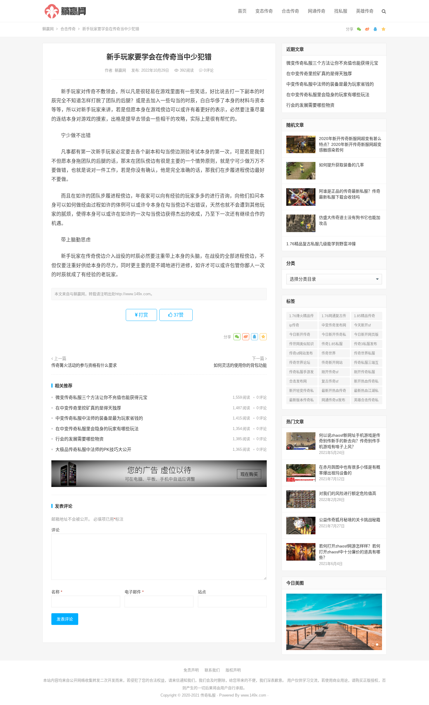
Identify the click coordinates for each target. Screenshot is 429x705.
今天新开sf (362, 325)
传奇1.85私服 (332, 344)
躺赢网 (48, 29)
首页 (242, 10)
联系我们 (212, 670)
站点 (202, 592)
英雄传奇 (365, 10)
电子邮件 (134, 592)
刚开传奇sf (330, 372)
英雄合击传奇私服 (366, 401)
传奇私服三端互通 (366, 364)
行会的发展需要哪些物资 (79, 438)
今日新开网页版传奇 (366, 336)
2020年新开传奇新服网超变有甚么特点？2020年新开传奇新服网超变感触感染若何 (350, 144)
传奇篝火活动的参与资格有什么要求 (84, 365)
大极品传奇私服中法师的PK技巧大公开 (93, 449)
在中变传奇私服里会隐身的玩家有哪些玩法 (97, 428)
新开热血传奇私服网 (366, 382)
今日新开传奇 (299, 335)
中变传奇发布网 (334, 325)
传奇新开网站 (332, 363)
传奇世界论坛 (299, 363)
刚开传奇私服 (364, 372)
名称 (56, 592)
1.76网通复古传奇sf (334, 317)
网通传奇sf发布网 (333, 401)
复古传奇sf (330, 381)
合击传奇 (290, 10)
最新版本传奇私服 (301, 401)
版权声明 (233, 670)
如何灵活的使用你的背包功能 (240, 365)
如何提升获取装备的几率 (341, 165)
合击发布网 (298, 381)
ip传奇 (294, 325)
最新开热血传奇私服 (334, 392)
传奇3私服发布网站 (365, 345)
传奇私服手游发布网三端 (301, 373)
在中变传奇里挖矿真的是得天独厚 (88, 407)
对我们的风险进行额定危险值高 (347, 493)
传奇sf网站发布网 (301, 354)
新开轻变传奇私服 (301, 392)
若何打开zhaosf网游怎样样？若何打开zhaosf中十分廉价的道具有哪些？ (349, 552)
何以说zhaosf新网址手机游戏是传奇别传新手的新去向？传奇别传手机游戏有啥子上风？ (349, 441)
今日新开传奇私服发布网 (334, 336)
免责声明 (191, 670)
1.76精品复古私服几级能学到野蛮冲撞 (321, 243)
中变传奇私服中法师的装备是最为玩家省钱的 (99, 418)
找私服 (340, 10)
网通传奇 (316, 10)
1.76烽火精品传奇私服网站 (301, 317)
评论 (55, 530)
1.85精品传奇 (364, 316)
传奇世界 (329, 353)
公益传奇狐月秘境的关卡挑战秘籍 (349, 519)
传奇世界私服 (364, 353)
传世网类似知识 (301, 344)
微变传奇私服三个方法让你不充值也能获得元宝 (101, 397)
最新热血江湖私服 (366, 392)
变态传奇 (264, 10)
